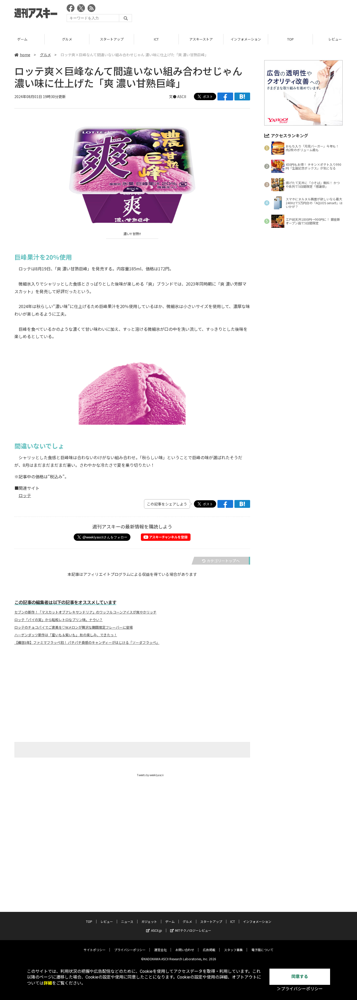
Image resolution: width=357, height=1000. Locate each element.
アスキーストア (201, 39)
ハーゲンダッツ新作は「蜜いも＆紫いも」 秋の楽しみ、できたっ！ (65, 635)
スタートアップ (112, 39)
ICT (156, 39)
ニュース (127, 921)
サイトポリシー (95, 949)
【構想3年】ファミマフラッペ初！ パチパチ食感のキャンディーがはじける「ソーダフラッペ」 (86, 642)
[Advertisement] (247, 14)
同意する (299, 976)
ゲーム (22, 39)
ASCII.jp (156, 930)
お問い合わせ (184, 949)
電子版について (262, 949)
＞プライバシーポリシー (300, 988)
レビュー (106, 921)
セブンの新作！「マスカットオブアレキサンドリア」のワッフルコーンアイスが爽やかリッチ (85, 612)
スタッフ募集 (233, 949)
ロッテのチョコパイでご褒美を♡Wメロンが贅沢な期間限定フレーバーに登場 (73, 627)
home (25, 54)
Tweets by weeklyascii (150, 775)
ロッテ (25, 495)
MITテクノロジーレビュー (193, 930)
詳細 (48, 983)
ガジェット (149, 921)
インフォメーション (246, 39)
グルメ (67, 39)
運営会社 (160, 949)
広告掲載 (209, 949)
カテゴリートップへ (223, 560)
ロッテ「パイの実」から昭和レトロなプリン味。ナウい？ (58, 620)
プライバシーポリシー (130, 949)
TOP (290, 39)
